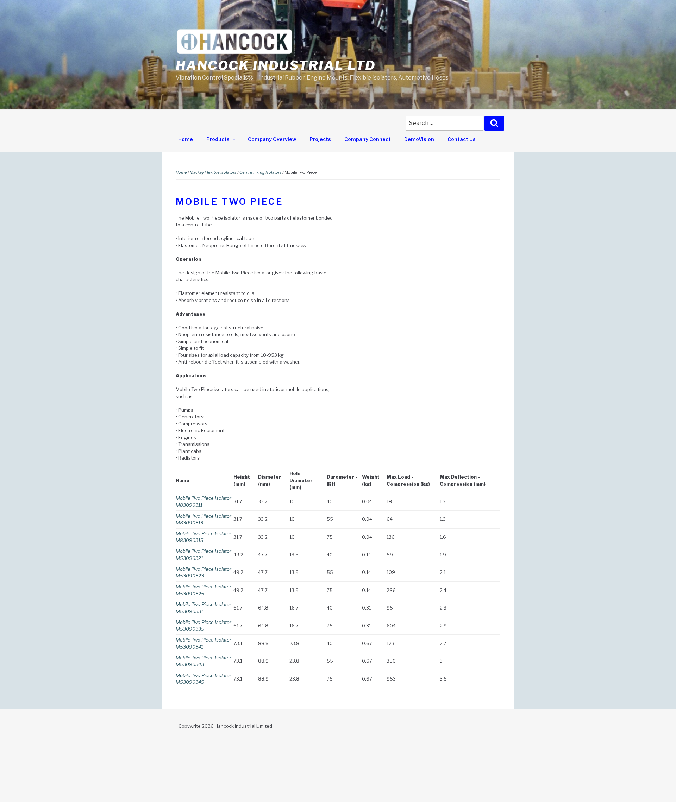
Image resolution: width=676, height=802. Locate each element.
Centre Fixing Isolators (260, 172)
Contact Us (461, 139)
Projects (320, 139)
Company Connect (367, 139)
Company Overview (272, 139)
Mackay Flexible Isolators (213, 172)
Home (185, 139)
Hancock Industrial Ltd (276, 65)
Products (218, 139)
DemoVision (419, 139)
